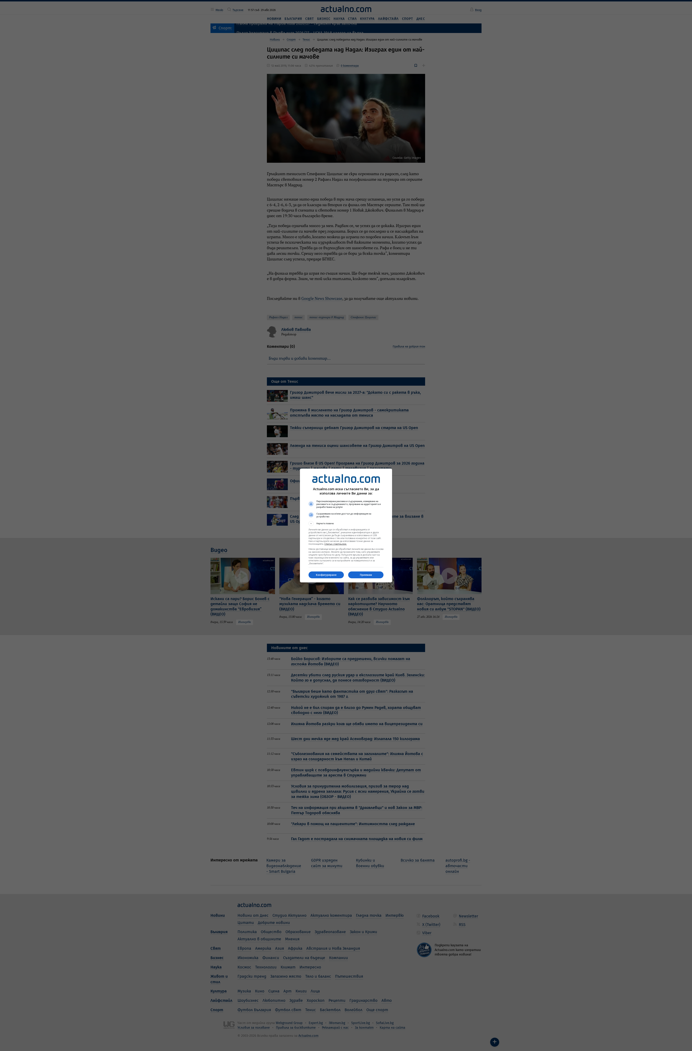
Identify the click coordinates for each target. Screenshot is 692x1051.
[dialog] (346, 525)
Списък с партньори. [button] (335, 544)
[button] (346, 523)
